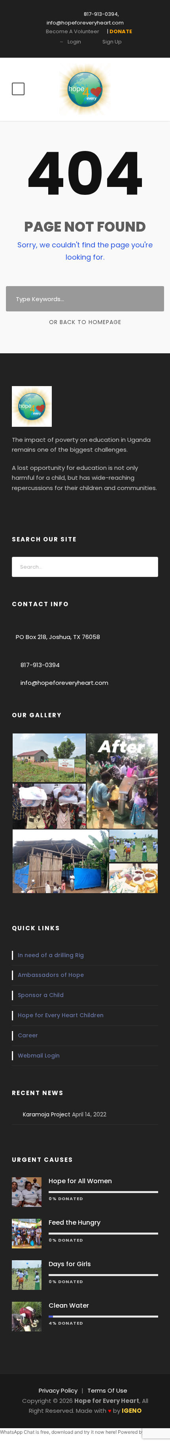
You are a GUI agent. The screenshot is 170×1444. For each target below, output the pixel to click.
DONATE (82, 17)
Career (28, 1035)
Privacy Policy (58, 1390)
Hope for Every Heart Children (61, 1015)
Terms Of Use (107, 1390)
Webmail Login (39, 1055)
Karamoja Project (46, 1114)
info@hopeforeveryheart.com (64, 683)
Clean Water (69, 1305)
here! (111, 1432)
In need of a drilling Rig (51, 955)
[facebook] (16, 506)
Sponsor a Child (41, 995)
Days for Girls (70, 1264)
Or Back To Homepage (85, 322)
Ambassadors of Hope (51, 975)
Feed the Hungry (74, 1222)
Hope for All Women (80, 1181)
